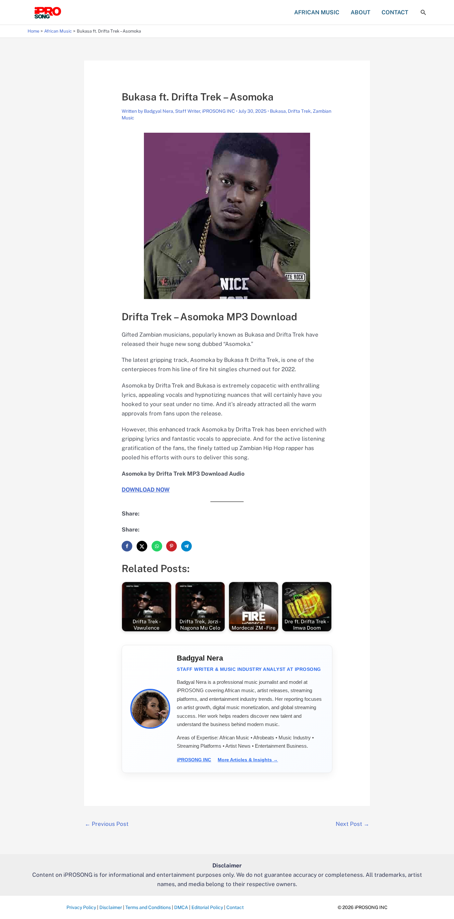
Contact (235, 907)
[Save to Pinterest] (171, 546)
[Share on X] (142, 546)
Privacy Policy (81, 907)
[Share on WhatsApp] (157, 546)
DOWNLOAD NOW (146, 489)
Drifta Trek (299, 111)
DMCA (181, 907)
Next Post (352, 824)
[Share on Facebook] (127, 546)
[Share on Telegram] (186, 546)
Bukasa (278, 111)
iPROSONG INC (194, 759)
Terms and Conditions (148, 907)
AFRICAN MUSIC (316, 12)
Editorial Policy (207, 907)
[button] (423, 12)
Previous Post (107, 824)
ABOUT (360, 12)
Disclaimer (110, 907)
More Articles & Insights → (248, 759)
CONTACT (395, 12)
